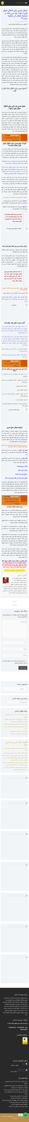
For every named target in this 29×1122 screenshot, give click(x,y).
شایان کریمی (22, 575)
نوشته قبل (14, 601)
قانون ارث (15, 262)
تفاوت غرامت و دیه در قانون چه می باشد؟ (18, 1106)
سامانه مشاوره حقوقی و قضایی (14, 570)
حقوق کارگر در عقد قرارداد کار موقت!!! (19, 734)
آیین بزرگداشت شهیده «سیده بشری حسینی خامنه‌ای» (15, 753)
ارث (26, 21)
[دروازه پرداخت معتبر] (25, 1041)
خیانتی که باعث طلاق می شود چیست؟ (18, 731)
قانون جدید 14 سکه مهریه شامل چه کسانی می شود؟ (15, 724)
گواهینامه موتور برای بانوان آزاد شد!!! (19, 1104)
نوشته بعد (14, 605)
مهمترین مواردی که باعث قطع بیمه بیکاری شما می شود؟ (14, 1100)
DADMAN (15, 1116)
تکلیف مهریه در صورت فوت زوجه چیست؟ (18, 1102)
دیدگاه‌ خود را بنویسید (20, 21)
